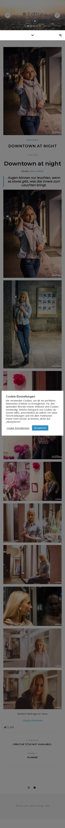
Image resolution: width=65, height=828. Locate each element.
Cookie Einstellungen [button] (18, 428)
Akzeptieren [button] (40, 427)
